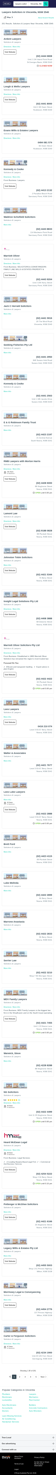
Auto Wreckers (35, 1411)
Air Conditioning (8, 1419)
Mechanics (33, 1397)
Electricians (7, 1397)
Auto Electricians (9, 1405)
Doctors (5, 1411)
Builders (32, 1405)
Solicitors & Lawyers (12, 42)
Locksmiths (7, 1400)
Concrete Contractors (38, 1408)
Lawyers (32, 1394)
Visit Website (10, 52)
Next (43, 1377)
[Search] (45, 4)
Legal (16, 1469)
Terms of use (19, 1464)
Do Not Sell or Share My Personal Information (41, 1464)
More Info (16, 47)
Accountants (7, 1408)
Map (9, 17)
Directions (7, 47)
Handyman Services (10, 1422)
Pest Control (34, 1400)
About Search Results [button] (46, 18)
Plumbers (6, 1394)
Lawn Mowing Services (11, 1416)
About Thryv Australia (18, 1457)
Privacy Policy (39, 1457)
